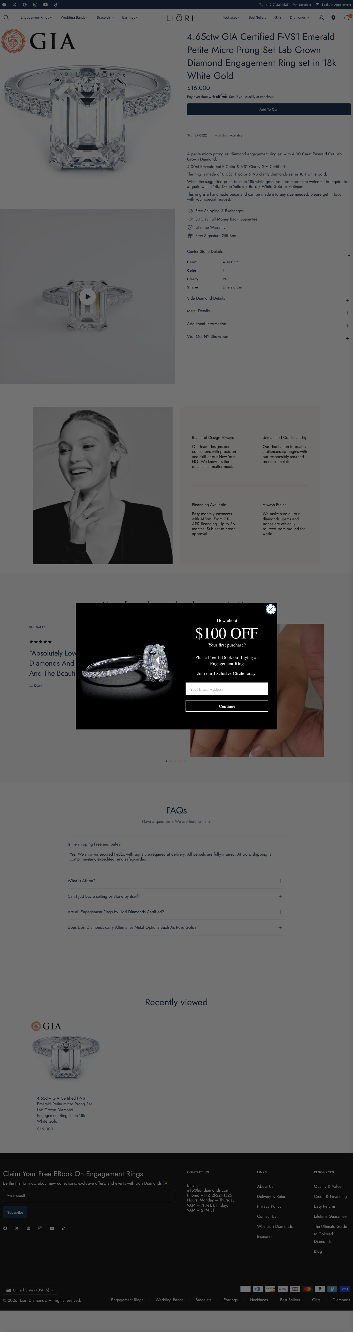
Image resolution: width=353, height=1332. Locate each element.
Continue (227, 706)
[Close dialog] (270, 609)
